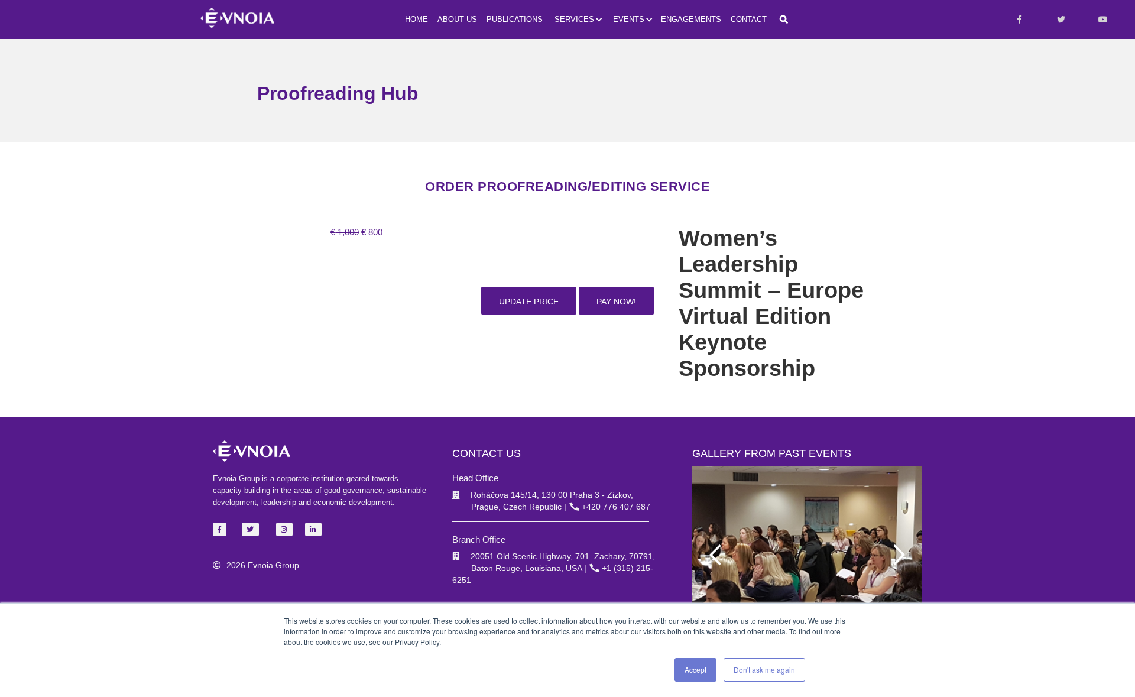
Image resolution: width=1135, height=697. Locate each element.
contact (749, 19)
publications (515, 19)
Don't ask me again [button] (764, 669)
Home (416, 19)
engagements (691, 19)
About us (457, 19)
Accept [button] (695, 669)
